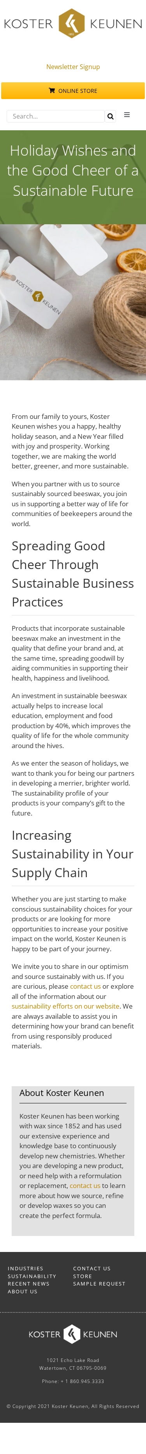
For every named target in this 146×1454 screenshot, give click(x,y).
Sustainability (32, 1276)
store (82, 1276)
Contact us (92, 1268)
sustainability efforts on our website (66, 1006)
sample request (99, 1283)
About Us (23, 1291)
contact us (85, 986)
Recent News (29, 1283)
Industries (26, 1268)
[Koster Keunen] (73, 11)
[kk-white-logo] (73, 1327)
